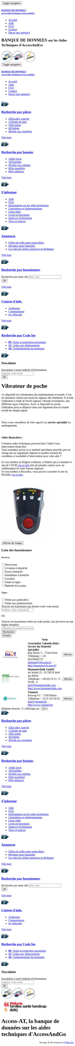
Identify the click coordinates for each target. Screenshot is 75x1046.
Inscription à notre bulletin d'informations (24, 369)
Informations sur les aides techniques (28, 205)
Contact (12, 29)
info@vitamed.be (37, 701)
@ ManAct (68, 1042)
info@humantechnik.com (42, 685)
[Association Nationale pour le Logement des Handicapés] (29, 61)
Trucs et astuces (17, 221)
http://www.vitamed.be (40, 704)
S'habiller (14, 162)
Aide (11, 23)
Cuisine (14, 125)
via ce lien (23, 465)
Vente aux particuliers (17, 599)
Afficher (68, 654)
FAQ (11, 26)
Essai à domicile (14, 571)
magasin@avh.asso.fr (39, 662)
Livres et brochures (18, 214)
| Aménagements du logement (26, 348)
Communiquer (16, 311)
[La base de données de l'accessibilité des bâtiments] (6, 61)
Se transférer (16, 168)
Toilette (13, 128)
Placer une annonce (19, 32)
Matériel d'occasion (15, 585)
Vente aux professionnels (18, 603)
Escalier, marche (18, 118)
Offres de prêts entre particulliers (26, 242)
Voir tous (6, 137)
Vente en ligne (13, 582)
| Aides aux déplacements (24, 345)
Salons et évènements (20, 218)
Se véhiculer (15, 314)
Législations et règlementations (25, 208)
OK (4, 280)
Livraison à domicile (16, 568)
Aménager (14, 308)
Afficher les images (12, 543)
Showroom (11, 564)
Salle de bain (17, 121)
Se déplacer (16, 171)
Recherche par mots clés (14, 276)
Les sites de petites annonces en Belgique (31, 249)
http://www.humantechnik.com (45, 688)
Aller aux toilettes (19, 165)
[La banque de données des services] (18, 61)
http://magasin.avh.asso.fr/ (42, 665)
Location (10, 578)
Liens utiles (14, 211)
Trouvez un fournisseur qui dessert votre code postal (30, 606)
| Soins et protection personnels (27, 342)
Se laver (14, 158)
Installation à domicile (17, 575)
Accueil (12, 19)
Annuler (6, 635)
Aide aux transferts (20, 131)
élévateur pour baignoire (21, 245)
